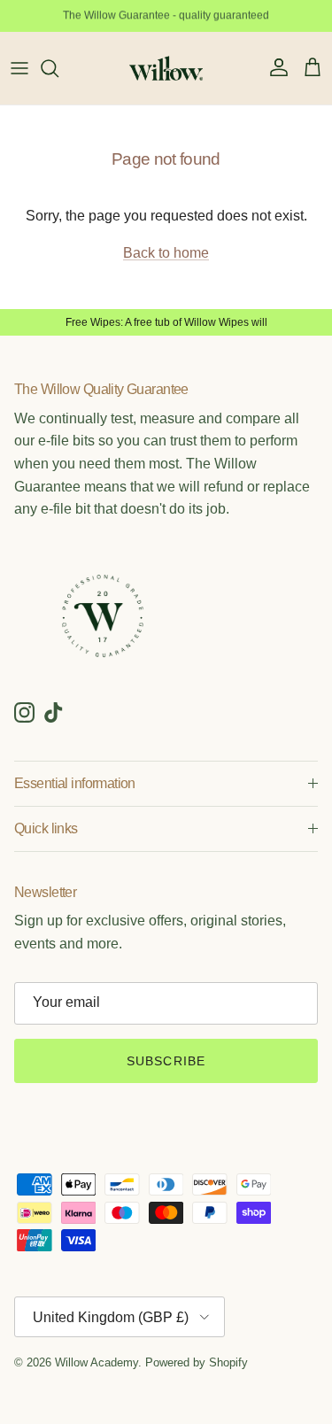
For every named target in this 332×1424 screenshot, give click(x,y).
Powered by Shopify (196, 1362)
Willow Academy (96, 1362)
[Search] (58, 68)
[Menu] (19, 68)
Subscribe (166, 1061)
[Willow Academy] (166, 68)
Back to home (166, 252)
